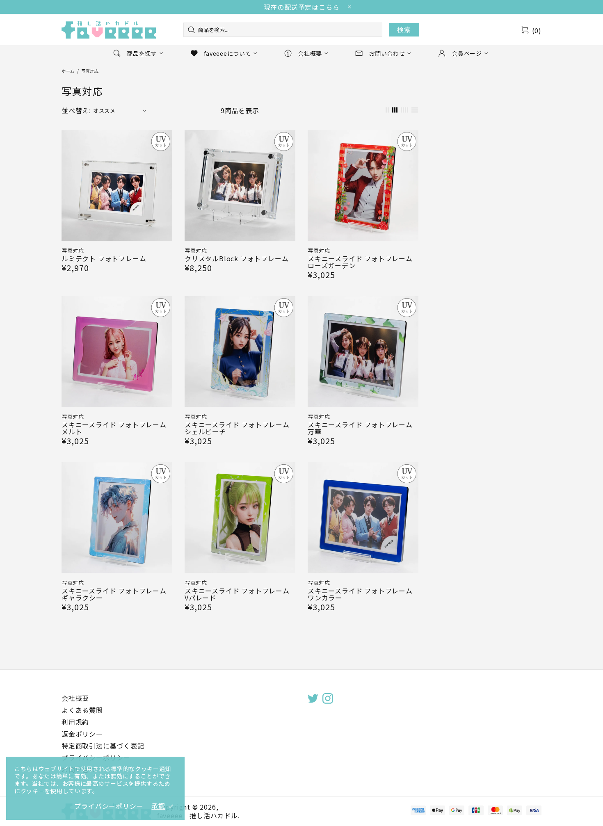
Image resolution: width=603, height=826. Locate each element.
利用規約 (75, 722)
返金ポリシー (82, 734)
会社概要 (75, 698)
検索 (404, 29)
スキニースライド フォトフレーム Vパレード (237, 594)
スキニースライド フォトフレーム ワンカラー (360, 594)
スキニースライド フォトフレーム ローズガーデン (360, 262)
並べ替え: (76, 110)
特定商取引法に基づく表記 (103, 746)
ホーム (68, 71)
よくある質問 (82, 710)
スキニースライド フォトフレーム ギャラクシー (114, 594)
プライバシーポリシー (108, 806)
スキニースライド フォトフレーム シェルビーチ (237, 428)
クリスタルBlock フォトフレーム (236, 258)
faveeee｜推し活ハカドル (109, 30)
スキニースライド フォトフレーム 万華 (360, 428)
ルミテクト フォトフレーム (104, 258)
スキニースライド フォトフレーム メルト (114, 428)
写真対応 (73, 250)
